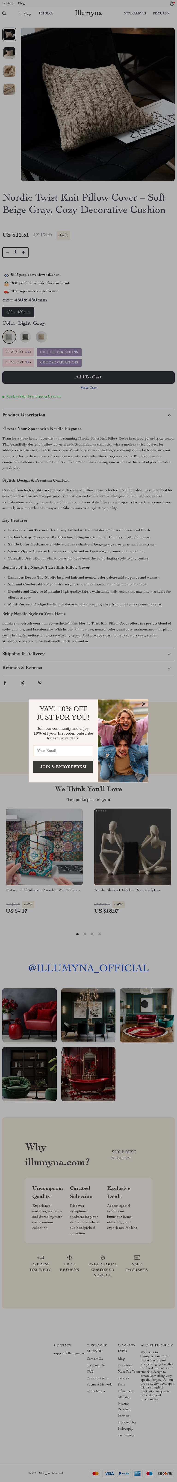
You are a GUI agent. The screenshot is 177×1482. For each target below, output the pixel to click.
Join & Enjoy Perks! (63, 766)
